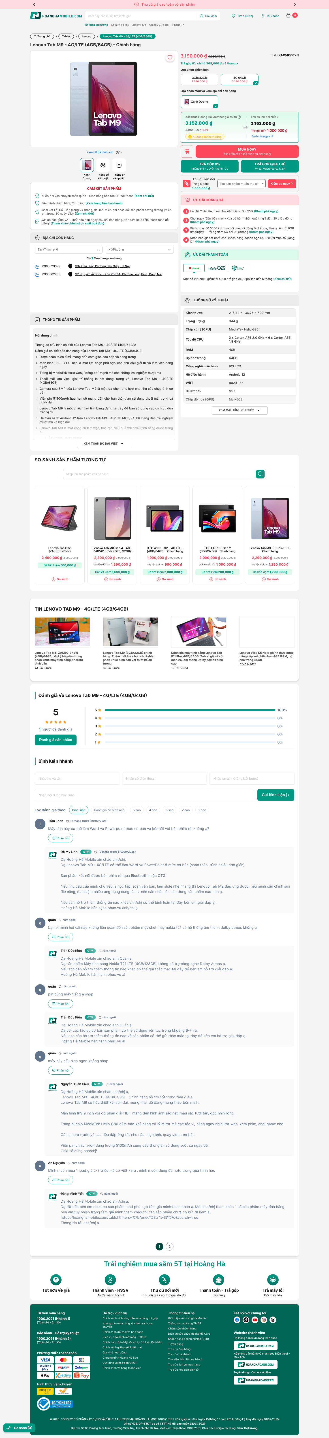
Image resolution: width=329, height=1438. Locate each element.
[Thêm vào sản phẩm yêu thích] (170, 57)
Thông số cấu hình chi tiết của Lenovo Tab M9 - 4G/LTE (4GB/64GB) (85, 345)
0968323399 (51, 266)
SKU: (275, 55)
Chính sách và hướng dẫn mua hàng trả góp (130, 1318)
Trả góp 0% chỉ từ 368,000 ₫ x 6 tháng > (209, 63)
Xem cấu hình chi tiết (236, 410)
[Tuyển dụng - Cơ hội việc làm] (256, 1380)
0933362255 (51, 274)
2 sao (186, 810)
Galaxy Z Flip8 (120, 24)
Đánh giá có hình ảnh (109, 810)
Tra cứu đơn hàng (179, 1349)
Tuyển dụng (175, 1344)
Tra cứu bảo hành (179, 1354)
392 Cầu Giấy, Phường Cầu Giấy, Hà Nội (102, 266)
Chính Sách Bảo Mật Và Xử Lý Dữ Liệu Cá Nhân (132, 1342)
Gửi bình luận (273, 795)
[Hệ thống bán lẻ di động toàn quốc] (256, 1345)
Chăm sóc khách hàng (182, 1328)
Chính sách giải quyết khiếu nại (122, 1347)
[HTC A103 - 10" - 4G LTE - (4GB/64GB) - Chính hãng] (165, 518)
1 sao (202, 810)
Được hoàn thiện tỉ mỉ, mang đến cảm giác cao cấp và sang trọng (88, 357)
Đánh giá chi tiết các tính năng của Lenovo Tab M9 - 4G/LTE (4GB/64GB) (89, 351)
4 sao (153, 810)
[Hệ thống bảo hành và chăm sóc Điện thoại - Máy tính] (256, 1364)
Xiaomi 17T (139, 24)
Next (295, 4)
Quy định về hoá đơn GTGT (120, 1362)
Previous (33, 4)
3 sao (169, 810)
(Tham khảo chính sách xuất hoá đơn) (77, 223)
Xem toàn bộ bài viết (101, 443)
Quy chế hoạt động (114, 1352)
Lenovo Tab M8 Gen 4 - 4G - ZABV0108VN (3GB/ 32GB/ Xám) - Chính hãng (112, 549)
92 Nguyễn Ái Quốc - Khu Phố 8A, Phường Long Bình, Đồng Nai (118, 274)
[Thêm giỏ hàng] (187, 151)
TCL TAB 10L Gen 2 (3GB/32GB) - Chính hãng (217, 549)
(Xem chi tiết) (144, 196)
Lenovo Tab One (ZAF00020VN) (59, 549)
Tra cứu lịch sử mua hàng (184, 1364)
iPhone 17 (178, 24)
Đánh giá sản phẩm (55, 740)
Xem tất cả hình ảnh (99, 152)
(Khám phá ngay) (266, 211)
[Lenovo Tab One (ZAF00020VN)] (60, 518)
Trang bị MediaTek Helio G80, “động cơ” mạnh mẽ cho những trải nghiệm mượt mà (100, 373)
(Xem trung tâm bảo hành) (104, 203)
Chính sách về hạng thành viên (122, 1368)
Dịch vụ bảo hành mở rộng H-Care (124, 1337)
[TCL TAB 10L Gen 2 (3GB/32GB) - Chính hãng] (217, 518)
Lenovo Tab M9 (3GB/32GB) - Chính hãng (270, 549)
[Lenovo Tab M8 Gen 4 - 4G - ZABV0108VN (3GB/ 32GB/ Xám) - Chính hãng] (112, 518)
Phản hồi (63, 838)
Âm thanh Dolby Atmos (66, 438)
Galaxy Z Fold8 (159, 24)
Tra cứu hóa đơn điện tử (183, 1369)
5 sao (137, 810)
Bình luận (78, 810)
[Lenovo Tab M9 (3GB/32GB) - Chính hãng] (270, 518)
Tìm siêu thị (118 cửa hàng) (185, 1359)
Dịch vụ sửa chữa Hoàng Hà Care (189, 1333)
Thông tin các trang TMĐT (184, 1323)
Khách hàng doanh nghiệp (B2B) (188, 1338)
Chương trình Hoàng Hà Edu (120, 1357)
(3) (30, 1428)
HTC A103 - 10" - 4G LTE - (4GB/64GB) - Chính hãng (165, 549)
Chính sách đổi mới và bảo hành (123, 1332)
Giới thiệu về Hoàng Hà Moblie (187, 1318)
